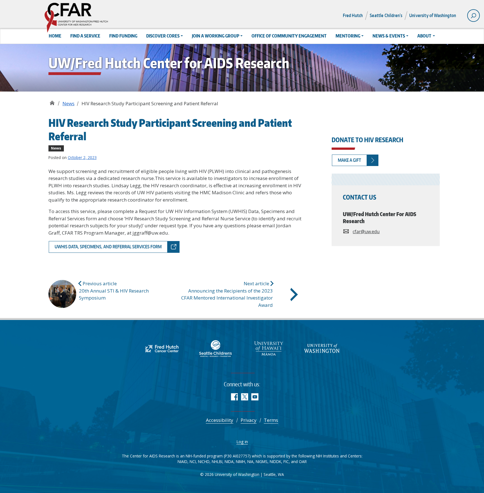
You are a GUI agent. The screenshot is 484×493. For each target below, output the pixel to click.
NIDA (229, 461)
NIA (250, 461)
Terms (271, 420)
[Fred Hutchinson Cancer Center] (162, 348)
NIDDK (275, 461)
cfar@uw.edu (366, 231)
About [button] (424, 36)
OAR (303, 461)
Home (55, 36)
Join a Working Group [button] (215, 36)
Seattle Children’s (386, 15)
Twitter (244, 397)
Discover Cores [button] (163, 36)
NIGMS (261, 461)
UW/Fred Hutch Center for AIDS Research (51, 101)
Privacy (249, 420)
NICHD (204, 461)
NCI (193, 461)
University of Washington (432, 15)
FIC (286, 461)
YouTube (255, 397)
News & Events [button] (389, 36)
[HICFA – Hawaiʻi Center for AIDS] (268, 348)
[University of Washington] (321, 348)
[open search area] (473, 15)
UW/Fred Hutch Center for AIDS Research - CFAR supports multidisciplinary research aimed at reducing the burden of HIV (94, 18)
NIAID (182, 461)
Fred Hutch (353, 15)
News (68, 103)
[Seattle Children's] (215, 348)
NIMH (240, 461)
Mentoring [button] (348, 36)
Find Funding (123, 36)
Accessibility (219, 420)
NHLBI (217, 461)
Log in (242, 441)
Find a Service (85, 36)
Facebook (234, 397)
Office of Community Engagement (289, 36)
